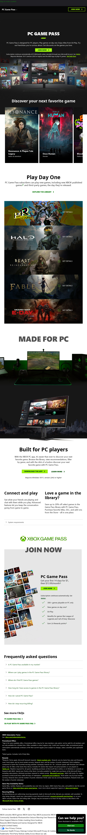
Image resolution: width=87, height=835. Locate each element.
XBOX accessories (43, 814)
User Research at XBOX (53, 817)
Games (24, 823)
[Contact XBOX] (19, 809)
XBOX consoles (6, 814)
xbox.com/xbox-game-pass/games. (25, 788)
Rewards (3, 823)
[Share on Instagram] (29, 809)
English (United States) (9, 825)
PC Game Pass (8, 9)
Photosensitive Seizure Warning (30, 817)
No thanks (71, 830)
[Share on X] (24, 809)
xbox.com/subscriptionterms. (15, 737)
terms (78, 54)
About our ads (40, 833)
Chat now (70, 826)
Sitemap (23, 831)
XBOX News (55, 814)
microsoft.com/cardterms (51, 775)
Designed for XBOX (34, 823)
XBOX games (17, 814)
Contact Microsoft (34, 831)
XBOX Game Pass (29, 814)
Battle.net (5, 769)
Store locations (36, 820)
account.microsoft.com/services (62, 796)
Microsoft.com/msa (57, 773)
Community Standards (9, 817)
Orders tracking (24, 820)
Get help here (71, 56)
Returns (14, 820)
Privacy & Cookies (49, 831)
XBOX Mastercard (14, 823)
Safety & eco (30, 833)
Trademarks (4, 833)
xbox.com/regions (71, 788)
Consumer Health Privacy (10, 831)
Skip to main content (8, 1)
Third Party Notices (17, 833)
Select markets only (44, 760)
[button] (76, 9)
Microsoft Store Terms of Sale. (13, 801)
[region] (43, 213)
